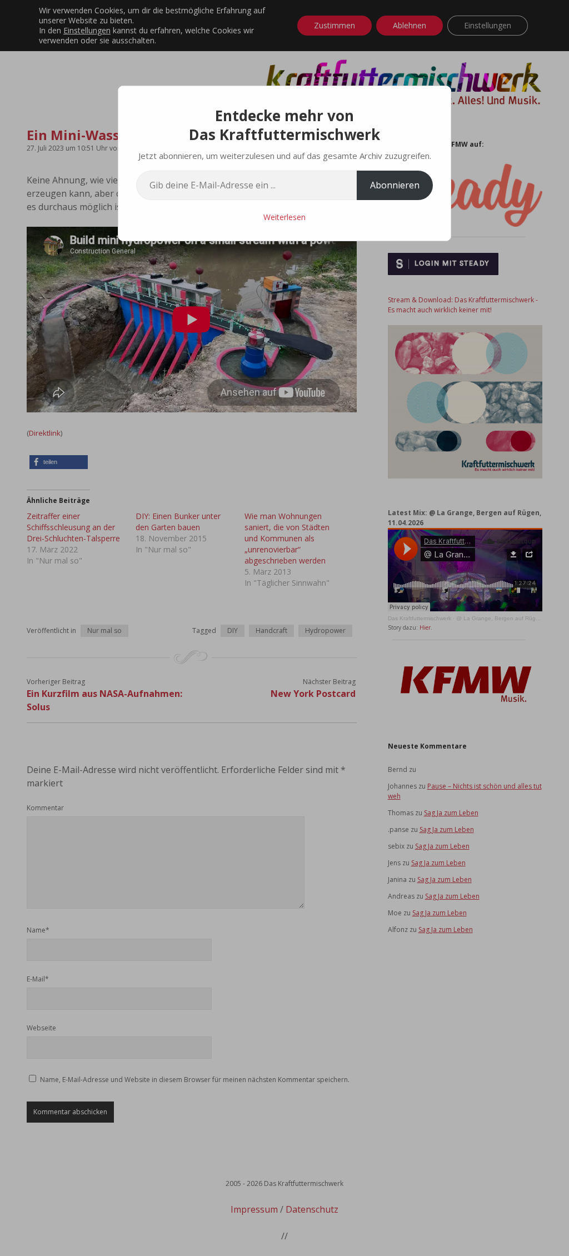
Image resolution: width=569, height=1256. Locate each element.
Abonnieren (395, 185)
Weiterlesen (284, 217)
